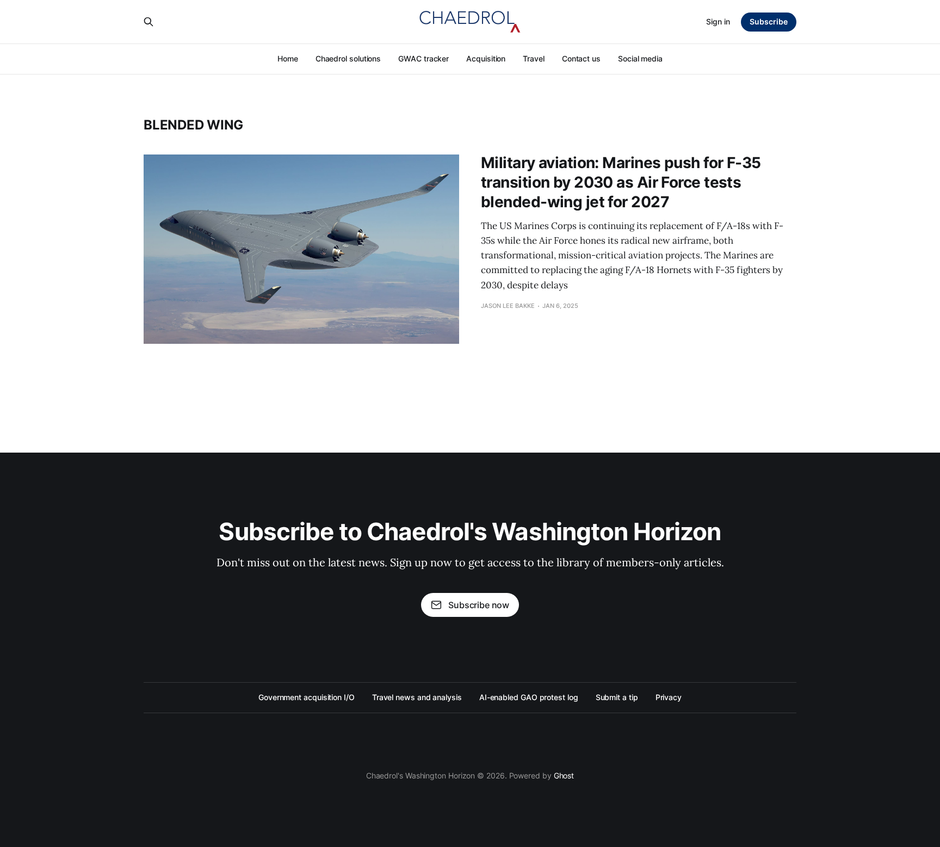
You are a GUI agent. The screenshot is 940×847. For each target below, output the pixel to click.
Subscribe (769, 21)
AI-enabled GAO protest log (528, 697)
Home (287, 58)
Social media (640, 58)
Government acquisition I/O (306, 697)
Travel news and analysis (417, 697)
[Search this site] (148, 22)
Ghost (564, 775)
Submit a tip (617, 697)
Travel (534, 58)
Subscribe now (478, 604)
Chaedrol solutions (348, 58)
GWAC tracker (423, 58)
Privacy (668, 697)
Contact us (581, 58)
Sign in (718, 21)
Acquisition (485, 58)
